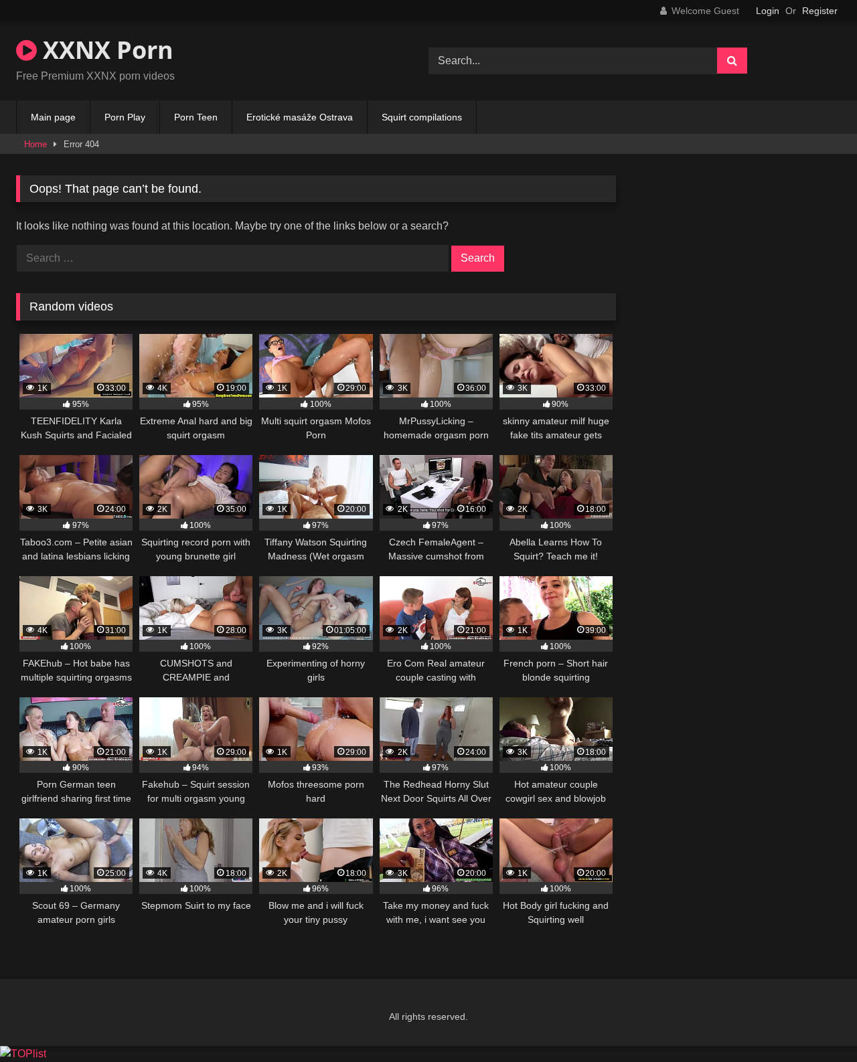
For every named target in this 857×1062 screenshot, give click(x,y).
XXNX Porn (105, 49)
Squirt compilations (422, 117)
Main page (53, 117)
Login (767, 10)
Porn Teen (196, 117)
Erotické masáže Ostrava (299, 117)
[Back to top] (815, 1022)
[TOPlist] (23, 1053)
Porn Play (124, 117)
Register (820, 10)
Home (35, 144)
